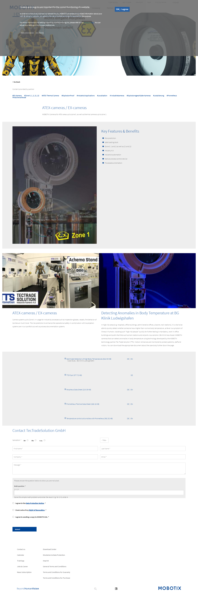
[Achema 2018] (50, 280)
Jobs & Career (22, 566)
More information (27, 32)
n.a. (41, 440)
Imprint (46, 561)
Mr (25, 440)
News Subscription (24, 572)
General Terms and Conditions (54, 566)
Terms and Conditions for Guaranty (56, 572)
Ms (33, 440)
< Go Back (16, 82)
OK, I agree (122, 9)
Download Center (49, 549)
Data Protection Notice (35, 503)
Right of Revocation (37, 510)
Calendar (20, 555)
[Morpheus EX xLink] (147, 280)
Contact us (21, 549)
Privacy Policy (89, 22)
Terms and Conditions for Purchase (56, 578)
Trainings (20, 561)
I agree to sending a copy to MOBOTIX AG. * (32, 517)
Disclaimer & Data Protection (54, 555)
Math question (19, 486)
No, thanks (40, 32)
